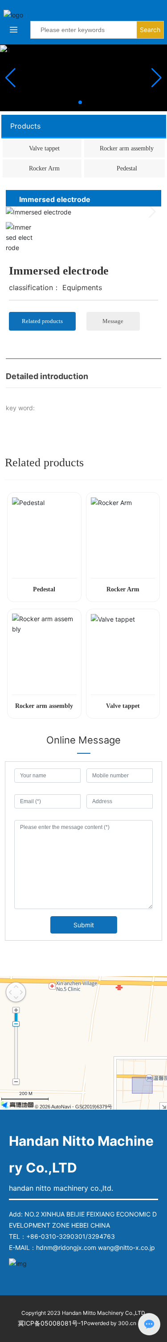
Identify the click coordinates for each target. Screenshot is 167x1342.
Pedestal (127, 168)
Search (150, 29)
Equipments (82, 287)
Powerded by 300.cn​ (110, 1323)
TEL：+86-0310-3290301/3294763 (62, 1236)
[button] (80, 102)
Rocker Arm (44, 168)
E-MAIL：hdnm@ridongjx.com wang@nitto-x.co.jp (82, 1247)
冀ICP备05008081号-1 (51, 1323)
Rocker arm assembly (127, 148)
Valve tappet (44, 148)
